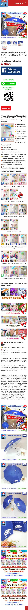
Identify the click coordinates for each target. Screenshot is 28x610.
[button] (25, 3)
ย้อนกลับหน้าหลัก (6, 108)
